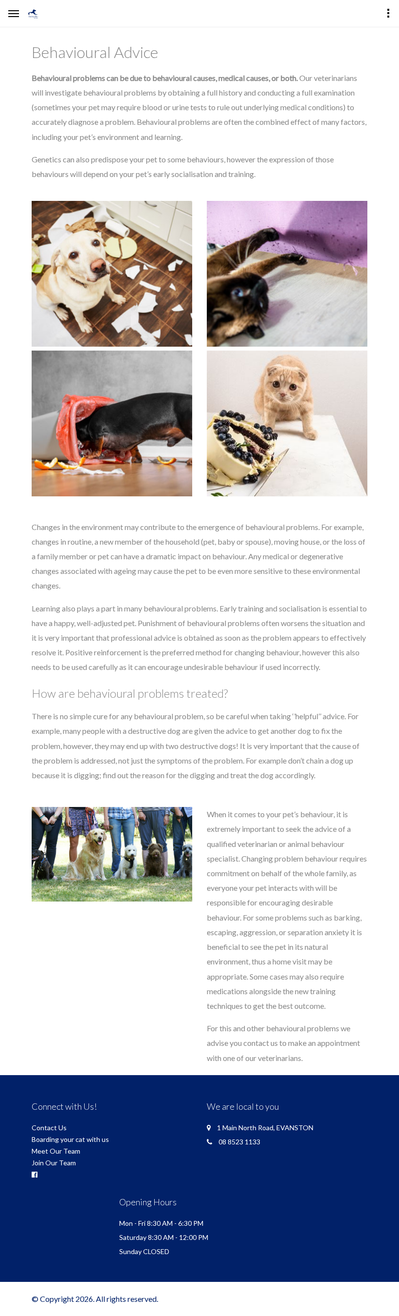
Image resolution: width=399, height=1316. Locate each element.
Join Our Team (54, 1163)
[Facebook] (34, 1174)
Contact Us (49, 1127)
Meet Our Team (56, 1151)
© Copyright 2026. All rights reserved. (95, 1298)
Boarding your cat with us (70, 1139)
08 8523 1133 (239, 1142)
